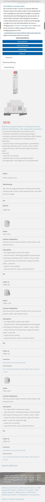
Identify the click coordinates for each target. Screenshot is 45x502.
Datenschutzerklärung (22, 38)
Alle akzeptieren (22, 41)
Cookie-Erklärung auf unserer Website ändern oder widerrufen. (22, 33)
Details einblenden (22, 45)
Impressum (9, 57)
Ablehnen (22, 53)
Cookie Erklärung (9, 67)
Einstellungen (22, 49)
